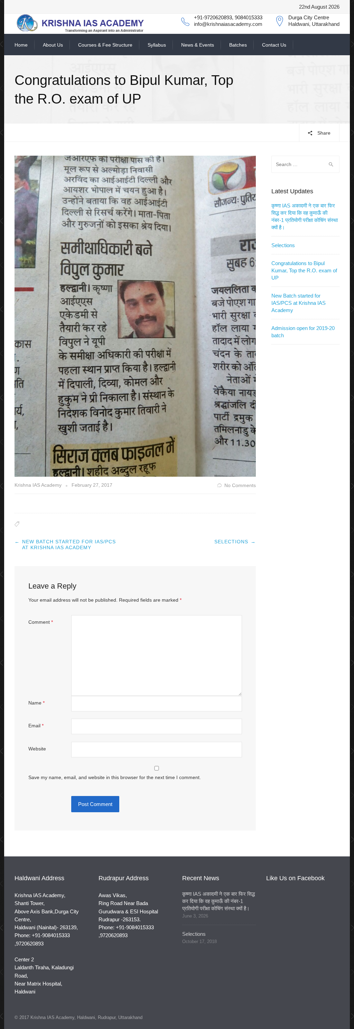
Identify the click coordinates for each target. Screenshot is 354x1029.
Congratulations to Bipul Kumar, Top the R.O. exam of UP (304, 270)
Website (37, 748)
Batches (238, 45)
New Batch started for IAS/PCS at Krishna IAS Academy (69, 545)
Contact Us (274, 45)
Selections (231, 541)
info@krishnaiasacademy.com (228, 24)
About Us (53, 45)
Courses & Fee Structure (105, 45)
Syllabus (157, 45)
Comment (40, 622)
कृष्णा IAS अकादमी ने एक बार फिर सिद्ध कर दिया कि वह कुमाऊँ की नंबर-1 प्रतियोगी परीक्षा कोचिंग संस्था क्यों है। (218, 901)
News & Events (197, 45)
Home (21, 45)
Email (36, 725)
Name (36, 703)
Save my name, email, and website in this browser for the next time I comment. (114, 777)
